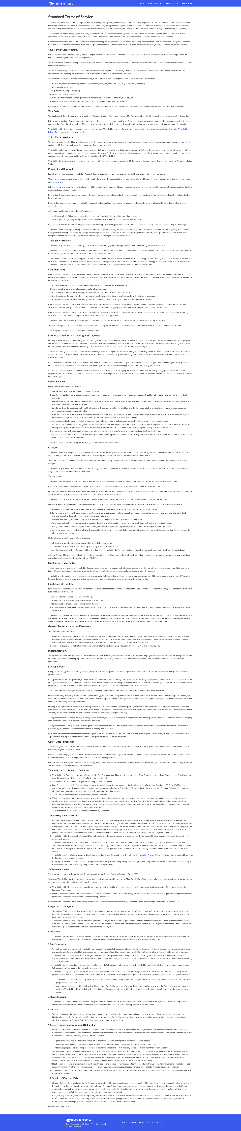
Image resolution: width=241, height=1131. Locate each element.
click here (59, 182)
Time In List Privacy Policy (82, 25)
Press (148, 1122)
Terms (141, 1122)
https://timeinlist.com (165, 25)
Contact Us (157, 1122)
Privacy (133, 1122)
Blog (142, 3)
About (125, 1122)
